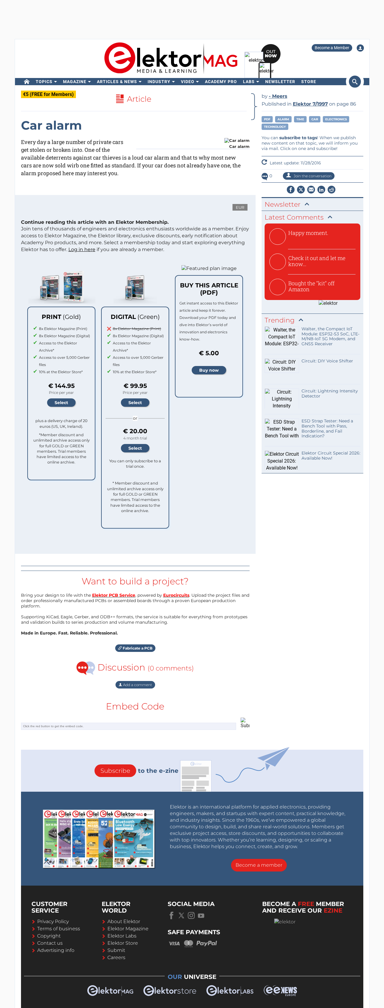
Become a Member (332, 47)
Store (308, 81)
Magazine (74, 81)
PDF (267, 119)
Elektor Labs (121, 936)
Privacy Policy (53, 921)
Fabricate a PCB (137, 648)
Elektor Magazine (127, 929)
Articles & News (117, 81)
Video (187, 81)
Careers (116, 957)
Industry (159, 81)
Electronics (336, 119)
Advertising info (55, 950)
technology (275, 127)
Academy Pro (221, 81)
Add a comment (137, 684)
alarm (283, 119)
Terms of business (58, 929)
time (300, 119)
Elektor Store (122, 943)
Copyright (49, 936)
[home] (27, 81)
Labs (249, 81)
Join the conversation (312, 176)
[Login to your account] (360, 48)
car (314, 119)
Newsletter (280, 81)
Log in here (81, 249)
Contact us (50, 943)
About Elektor (123, 921)
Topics (44, 81)
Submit (116, 950)
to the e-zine (139, 770)
